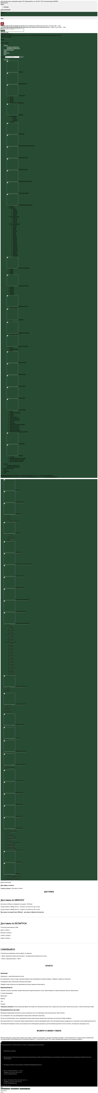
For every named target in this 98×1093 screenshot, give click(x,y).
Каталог (6, 59)
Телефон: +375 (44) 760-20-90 (13, 1081)
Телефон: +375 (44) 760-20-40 (13, 1072)
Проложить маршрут (47, 475)
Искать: (3, 29)
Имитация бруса (8, 1057)
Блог (5, 54)
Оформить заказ (15, 1088)
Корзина (6, 7)
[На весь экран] (2, 1090)
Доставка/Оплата (9, 50)
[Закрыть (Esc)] (5, 1090)
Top (2, 1087)
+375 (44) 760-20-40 (30, 477)
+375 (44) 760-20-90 (26, 475)
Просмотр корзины (5, 1088)
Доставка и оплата (9, 1064)
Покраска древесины (13, 47)
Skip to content (5, 43)
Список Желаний (5, 9)
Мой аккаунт (7, 1051)
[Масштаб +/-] (1, 1090)
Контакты (6, 53)
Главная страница (6, 888)
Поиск (2, 30)
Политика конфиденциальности (33, 1064)
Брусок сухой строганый (39, 1057)
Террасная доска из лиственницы (70, 1057)
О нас (5, 51)
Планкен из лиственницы (53, 1057)
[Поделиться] (4, 1090)
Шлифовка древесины (13, 48)
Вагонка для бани (27, 1057)
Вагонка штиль (17, 1057)
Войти (2, 4)
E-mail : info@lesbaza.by (10, 1074)
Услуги (6, 45)
